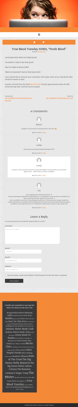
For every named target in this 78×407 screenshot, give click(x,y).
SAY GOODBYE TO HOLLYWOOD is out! (59, 98)
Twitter (26, 385)
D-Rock (27, 319)
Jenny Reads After (24, 340)
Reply (44, 132)
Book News (28, 315)
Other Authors (21, 350)
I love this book (29, 326)
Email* (7, 257)
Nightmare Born (11, 350)
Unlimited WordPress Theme (33, 405)
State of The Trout (21, 357)
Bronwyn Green (16, 318)
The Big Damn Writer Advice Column (21, 365)
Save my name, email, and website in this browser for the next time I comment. (37, 275)
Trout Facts (11, 381)
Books (8, 318)
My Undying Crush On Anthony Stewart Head (22, 347)
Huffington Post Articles (14, 326)
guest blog (18, 324)
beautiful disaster (17, 315)
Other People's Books (19, 351)
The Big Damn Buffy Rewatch (18, 361)
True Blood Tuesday (19, 382)
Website (8, 266)
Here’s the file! (35, 84)
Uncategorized (42, 52)
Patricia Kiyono (8, 356)
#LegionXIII (12, 312)
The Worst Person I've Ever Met (24, 377)
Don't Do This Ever (17, 321)
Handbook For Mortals (27, 324)
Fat (13, 324)
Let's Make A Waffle (19, 344)
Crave (22, 318)
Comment (8, 226)
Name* (7, 248)
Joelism (9, 343)
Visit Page (39, 13)
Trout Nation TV (21, 381)
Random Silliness (20, 356)
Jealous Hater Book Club (19, 328)
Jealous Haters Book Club (17, 331)
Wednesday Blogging (22, 387)
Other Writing (26, 353)
